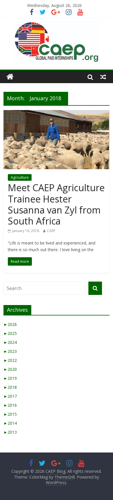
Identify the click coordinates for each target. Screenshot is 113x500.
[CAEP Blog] (10, 77)
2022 (10, 360)
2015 (10, 414)
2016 (10, 405)
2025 (10, 333)
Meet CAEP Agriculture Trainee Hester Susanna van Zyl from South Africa (56, 204)
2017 (10, 396)
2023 (10, 351)
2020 (10, 369)
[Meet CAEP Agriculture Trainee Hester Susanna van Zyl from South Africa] (56, 113)
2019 (10, 378)
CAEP (51, 230)
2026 (10, 324)
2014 (10, 423)
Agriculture (20, 177)
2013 (10, 432)
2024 (10, 342)
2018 (10, 387)
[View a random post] (103, 77)
